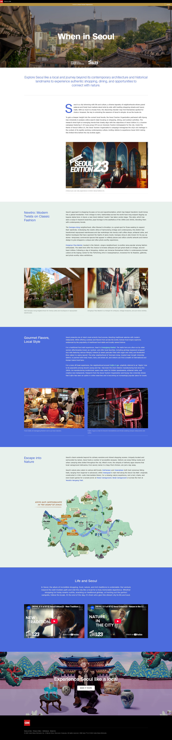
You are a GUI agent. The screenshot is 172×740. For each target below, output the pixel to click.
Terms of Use (28, 731)
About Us (53, 731)
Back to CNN (8, 1)
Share (168, 4)
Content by (82, 4)
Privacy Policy (37, 731)
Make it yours (86, 688)
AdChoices (46, 731)
